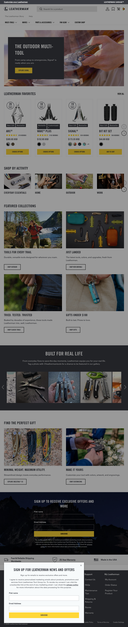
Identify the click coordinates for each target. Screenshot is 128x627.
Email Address (15, 603)
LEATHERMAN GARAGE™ (114, 2)
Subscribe (44, 615)
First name (13, 593)
